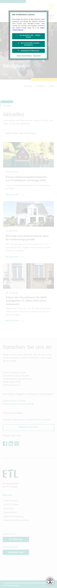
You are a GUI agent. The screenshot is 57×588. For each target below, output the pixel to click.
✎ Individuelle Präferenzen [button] (28, 51)
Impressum (37, 56)
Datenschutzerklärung (24, 56)
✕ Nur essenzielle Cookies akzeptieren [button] (28, 44)
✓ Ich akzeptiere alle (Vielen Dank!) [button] (28, 36)
